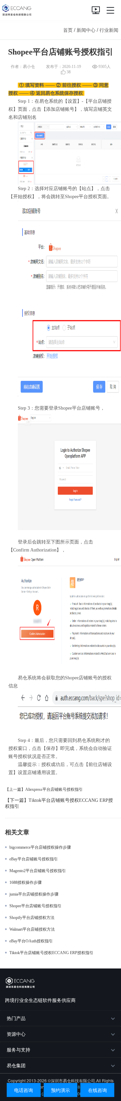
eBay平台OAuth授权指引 (31, 941)
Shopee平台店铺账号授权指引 (35, 906)
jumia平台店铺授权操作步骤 (33, 894)
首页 (68, 29)
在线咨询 (97, 1090)
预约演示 (60, 1090)
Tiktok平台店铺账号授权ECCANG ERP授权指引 (51, 952)
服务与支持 (18, 1049)
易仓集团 (16, 1065)
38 (68, 72)
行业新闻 (108, 29)
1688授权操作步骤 (25, 882)
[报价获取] (96, 9)
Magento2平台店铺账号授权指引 (37, 870)
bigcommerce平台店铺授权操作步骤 (40, 847)
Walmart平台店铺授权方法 (32, 929)
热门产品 (16, 1018)
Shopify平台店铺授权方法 (31, 917)
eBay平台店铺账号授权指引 (33, 859)
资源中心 (16, 1033)
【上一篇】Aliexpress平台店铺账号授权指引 (44, 789)
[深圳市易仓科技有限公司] (16, 9)
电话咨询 (23, 1090)
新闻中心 (86, 29)
